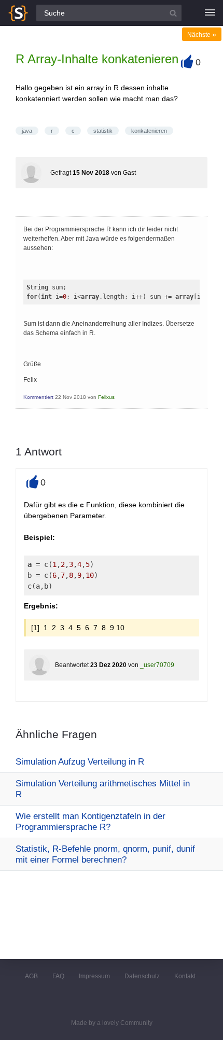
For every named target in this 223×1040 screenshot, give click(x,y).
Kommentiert (38, 397)
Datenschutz (142, 976)
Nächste (201, 34)
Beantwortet (72, 665)
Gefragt (60, 172)
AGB (31, 976)
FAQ (58, 976)
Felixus (106, 397)
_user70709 (157, 665)
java (27, 131)
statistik (103, 131)
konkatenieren (149, 131)
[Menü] (210, 13)
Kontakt (185, 976)
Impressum (94, 976)
